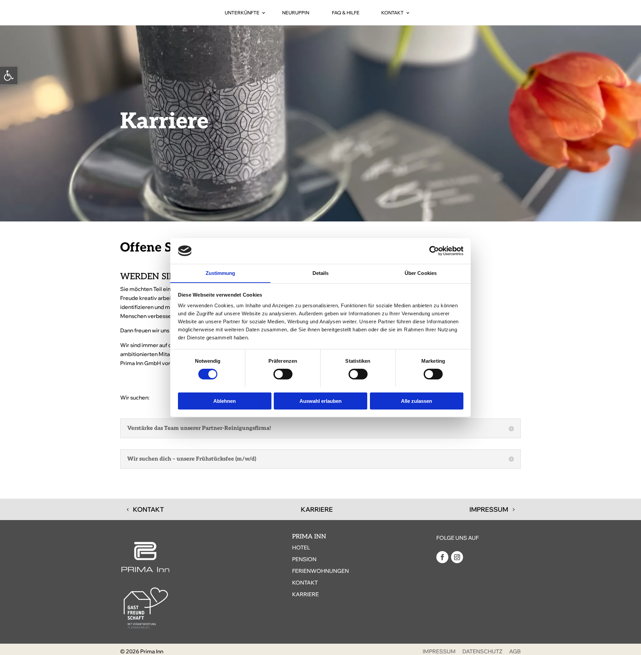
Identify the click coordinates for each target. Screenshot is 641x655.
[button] (8, 75)
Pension (304, 559)
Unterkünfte (242, 13)
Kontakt (392, 13)
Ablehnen (224, 400)
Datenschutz (482, 651)
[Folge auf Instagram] (457, 557)
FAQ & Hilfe (346, 13)
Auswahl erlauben (320, 400)
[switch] (282, 374)
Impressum (488, 509)
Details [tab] (320, 273)
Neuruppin (295, 13)
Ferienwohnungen (320, 570)
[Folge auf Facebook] (442, 557)
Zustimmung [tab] (220, 273)
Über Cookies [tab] (421, 273)
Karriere (317, 509)
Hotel (301, 547)
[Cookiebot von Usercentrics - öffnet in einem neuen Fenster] (434, 251)
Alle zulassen (416, 400)
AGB (515, 651)
